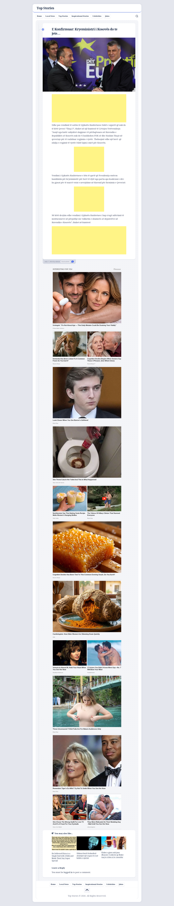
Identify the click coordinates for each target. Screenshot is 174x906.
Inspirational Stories (80, 16)
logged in (68, 872)
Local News (50, 16)
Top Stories (45, 8)
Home (39, 16)
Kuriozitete (65, 261)
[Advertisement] (89, 108)
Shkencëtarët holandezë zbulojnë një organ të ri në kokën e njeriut (87, 855)
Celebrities (96, 16)
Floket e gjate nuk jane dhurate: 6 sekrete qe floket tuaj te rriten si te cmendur (112, 855)
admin (57, 262)
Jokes (107, 16)
